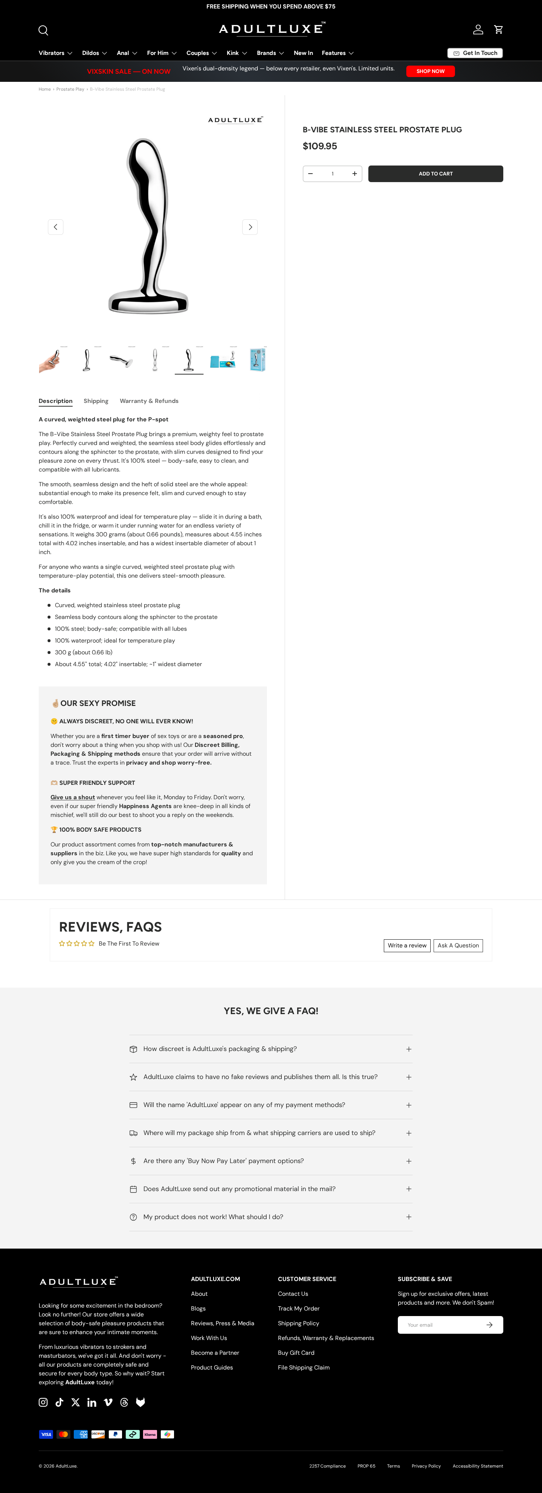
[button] (499, 29)
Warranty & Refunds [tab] (149, 401)
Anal (123, 52)
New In (303, 52)
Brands (266, 52)
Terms (393, 1466)
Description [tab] (56, 401)
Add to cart (436, 173)
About (199, 1294)
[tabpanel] (153, 542)
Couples (198, 52)
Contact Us (293, 1294)
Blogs (198, 1308)
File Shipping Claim (304, 1367)
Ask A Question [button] (458, 945)
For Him (157, 52)
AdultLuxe (66, 1466)
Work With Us (209, 1338)
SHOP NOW (431, 71)
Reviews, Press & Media (222, 1323)
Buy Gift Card (296, 1353)
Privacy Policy (426, 1466)
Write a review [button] (407, 945)
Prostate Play (70, 89)
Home (45, 89)
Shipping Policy (298, 1323)
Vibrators (51, 52)
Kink (233, 52)
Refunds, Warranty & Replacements (326, 1338)
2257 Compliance (327, 1466)
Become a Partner (215, 1353)
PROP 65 (366, 1466)
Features (333, 52)
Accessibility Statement (478, 1466)
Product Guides (212, 1367)
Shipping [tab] (96, 401)
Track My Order (299, 1308)
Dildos (90, 52)
